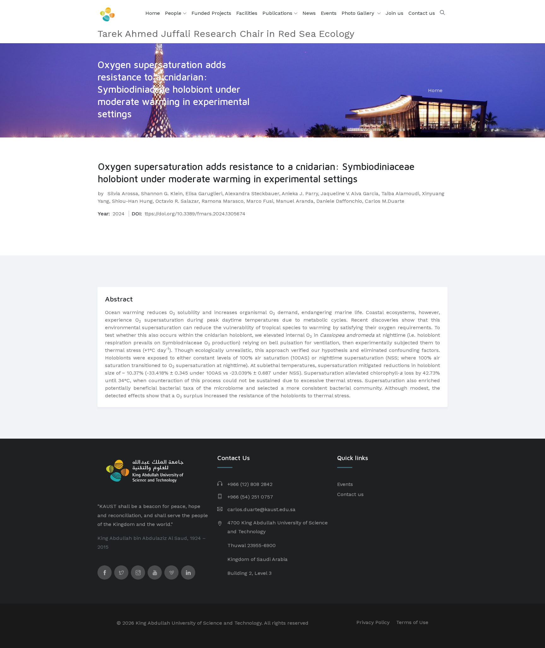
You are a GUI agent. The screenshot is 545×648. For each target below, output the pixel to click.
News (309, 13)
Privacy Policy (373, 622)
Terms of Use (412, 622)
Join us (394, 13)
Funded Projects (211, 13)
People (174, 13)
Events (329, 13)
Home (152, 13)
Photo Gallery (359, 13)
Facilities (246, 13)
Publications (278, 13)
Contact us (421, 13)
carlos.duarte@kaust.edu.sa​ (261, 509)
